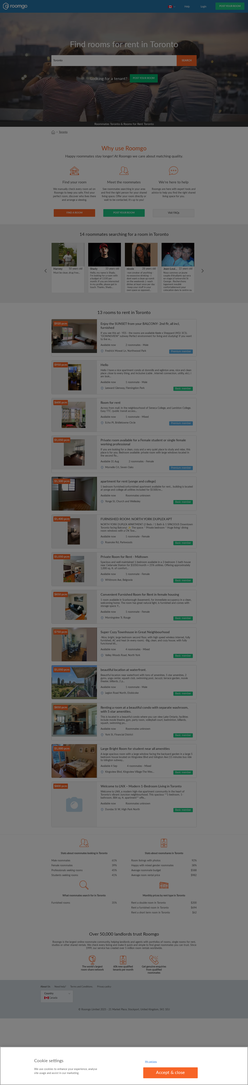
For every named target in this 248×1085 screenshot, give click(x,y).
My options (151, 1062)
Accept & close (170, 1072)
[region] (124, 1066)
